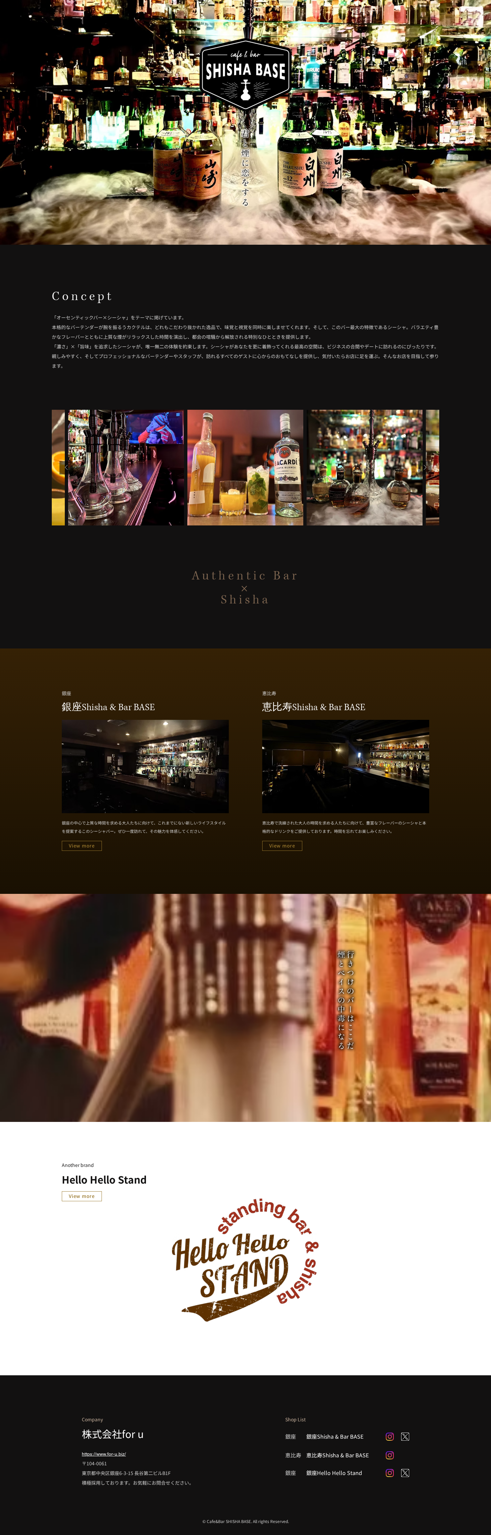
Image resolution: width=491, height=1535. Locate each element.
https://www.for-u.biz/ (104, 1454)
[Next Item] (425, 467)
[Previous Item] (66, 467)
